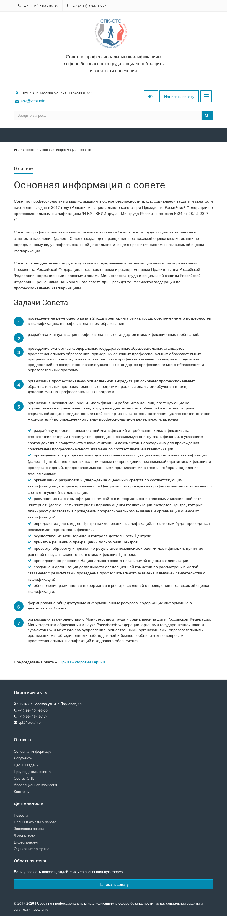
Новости (21, 815)
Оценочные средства (31, 848)
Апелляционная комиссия (35, 784)
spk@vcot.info (33, 100)
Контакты (21, 791)
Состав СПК (24, 778)
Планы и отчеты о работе (35, 821)
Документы (23, 758)
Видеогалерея (26, 842)
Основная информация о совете (65, 149)
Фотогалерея (24, 835)
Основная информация (33, 751)
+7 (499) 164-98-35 (40, 6)
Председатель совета (32, 771)
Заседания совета (29, 828)
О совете (28, 149)
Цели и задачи (26, 764)
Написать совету (179, 96)
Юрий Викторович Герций (81, 662)
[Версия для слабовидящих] (151, 96)
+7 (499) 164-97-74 (89, 6)
